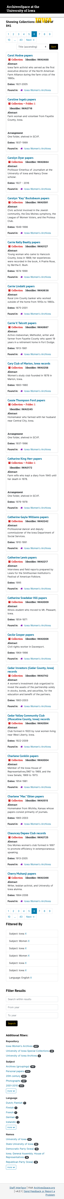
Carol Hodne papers (20, 55)
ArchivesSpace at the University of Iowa (23, 9)
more (10, 1091)
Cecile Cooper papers (21, 635)
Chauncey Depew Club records (27, 833)
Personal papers (17, 1071)
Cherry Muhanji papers (22, 874)
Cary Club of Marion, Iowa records (29, 363)
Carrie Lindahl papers (21, 286)
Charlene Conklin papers (23, 756)
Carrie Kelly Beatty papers (24, 242)
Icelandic (12, 1121)
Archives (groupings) (20, 1066)
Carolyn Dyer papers (20, 158)
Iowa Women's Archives (37, 90)
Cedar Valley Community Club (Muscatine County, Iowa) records (29, 717)
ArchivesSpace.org (44, 1187)
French (11, 1112)
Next (30, 39)
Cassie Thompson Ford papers (26, 400)
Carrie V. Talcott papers (22, 323)
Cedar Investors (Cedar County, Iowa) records (31, 669)
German (11, 1117)
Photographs (16, 1080)
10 (9, 39)
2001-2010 (14, 1085)
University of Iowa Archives (23, 1055)
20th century (16, 1075)
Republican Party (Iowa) (21, 1161)
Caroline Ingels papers (22, 99)
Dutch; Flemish (15, 1102)
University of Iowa (18, 1139)
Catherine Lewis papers (22, 557)
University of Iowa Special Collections (29, 1050)
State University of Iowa (21, 1143)
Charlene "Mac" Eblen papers (26, 796)
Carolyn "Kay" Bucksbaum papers (28, 198)
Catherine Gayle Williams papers (28, 517)
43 (20, 39)
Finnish (11, 1107)
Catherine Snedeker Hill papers (27, 598)
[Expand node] (61, 15)
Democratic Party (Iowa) (22, 1148)
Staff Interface (18, 1187)
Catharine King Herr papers (25, 459)
